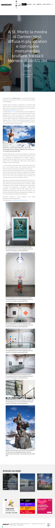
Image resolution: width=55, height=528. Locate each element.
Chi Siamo (19, 5)
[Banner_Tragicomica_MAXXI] (10, 506)
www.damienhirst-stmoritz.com (20, 200)
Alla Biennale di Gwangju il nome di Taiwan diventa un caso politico (27, 480)
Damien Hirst (12, 111)
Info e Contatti (47, 4)
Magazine (28, 4)
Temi (34, 4)
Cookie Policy (20, 525)
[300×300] (44, 506)
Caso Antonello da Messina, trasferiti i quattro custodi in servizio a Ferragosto (44, 480)
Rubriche (39, 4)
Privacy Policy (13, 525)
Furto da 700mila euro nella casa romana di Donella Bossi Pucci (10, 481)
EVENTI (23, 4)
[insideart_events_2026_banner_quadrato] (27, 506)
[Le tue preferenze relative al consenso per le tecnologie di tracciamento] (2, 526)
